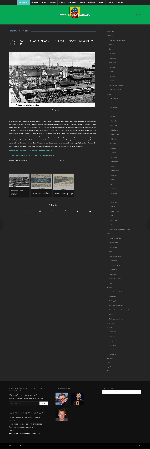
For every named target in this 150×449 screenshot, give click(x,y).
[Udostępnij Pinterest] (65, 211)
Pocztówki (110, 35)
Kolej (110, 251)
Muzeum (109, 327)
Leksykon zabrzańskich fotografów (119, 229)
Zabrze (111, 44)
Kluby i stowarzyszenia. (116, 256)
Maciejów (112, 67)
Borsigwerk (112, 296)
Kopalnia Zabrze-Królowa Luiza (118, 292)
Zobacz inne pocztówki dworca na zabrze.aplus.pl (30, 151)
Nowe (111, 184)
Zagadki (109, 367)
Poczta (111, 283)
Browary (111, 314)
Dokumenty (112, 332)
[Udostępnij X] (27, 211)
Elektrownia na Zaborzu (116, 305)
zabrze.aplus (110, 31)
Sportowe (114, 269)
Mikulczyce (112, 58)
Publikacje (110, 358)
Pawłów (111, 71)
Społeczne (114, 260)
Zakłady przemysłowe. (116, 319)
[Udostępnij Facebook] (15, 211)
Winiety (111, 350)
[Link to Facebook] (136, 14)
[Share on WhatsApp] (52, 211)
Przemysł (109, 287)
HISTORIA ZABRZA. (115, 238)
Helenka (113, 166)
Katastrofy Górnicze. (115, 279)
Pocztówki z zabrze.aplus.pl (117, 40)
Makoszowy (112, 62)
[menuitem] (23, 2)
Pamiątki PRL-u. (113, 354)
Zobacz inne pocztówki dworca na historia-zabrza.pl (31, 155)
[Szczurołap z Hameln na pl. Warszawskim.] (148, 224)
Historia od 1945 (114, 247)
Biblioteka (110, 371)
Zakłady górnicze (114, 301)
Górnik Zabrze (115, 265)
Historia (109, 233)
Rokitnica (112, 81)
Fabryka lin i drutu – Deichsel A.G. (119, 310)
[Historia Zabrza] (75, 14)
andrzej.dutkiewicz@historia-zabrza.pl (25, 433)
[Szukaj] (128, 2)
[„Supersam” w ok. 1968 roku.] (1, 224)
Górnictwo (112, 336)
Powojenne (112, 143)
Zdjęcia (109, 94)
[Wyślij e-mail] (90, 211)
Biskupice (112, 53)
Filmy (108, 363)
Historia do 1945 (114, 242)
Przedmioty (112, 345)
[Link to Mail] (139, 14)
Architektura (110, 323)
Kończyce (112, 76)
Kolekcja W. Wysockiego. (116, 85)
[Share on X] (40, 211)
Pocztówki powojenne (115, 89)
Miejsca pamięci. (114, 274)
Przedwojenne (113, 98)
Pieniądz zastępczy (114, 341)
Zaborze (111, 49)
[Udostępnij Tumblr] (77, 211)
